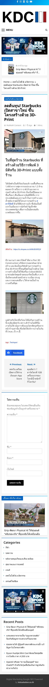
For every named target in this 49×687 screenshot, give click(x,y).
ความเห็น (12, 414)
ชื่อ (9, 446)
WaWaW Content (14, 125)
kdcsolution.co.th (26, 682)
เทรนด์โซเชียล (12, 581)
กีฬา (7, 547)
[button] (14, 353)
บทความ (9, 553)
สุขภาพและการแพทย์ (15, 564)
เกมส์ (8, 570)
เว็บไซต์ (10, 469)
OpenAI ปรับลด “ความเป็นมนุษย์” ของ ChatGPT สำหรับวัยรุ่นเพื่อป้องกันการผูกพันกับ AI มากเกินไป (25, 665)
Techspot (13, 342)
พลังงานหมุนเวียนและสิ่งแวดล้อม (19, 558)
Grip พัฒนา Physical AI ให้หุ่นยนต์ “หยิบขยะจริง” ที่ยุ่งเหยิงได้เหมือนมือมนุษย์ (28, 72)
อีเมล (10, 458)
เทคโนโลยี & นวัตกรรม (13, 99)
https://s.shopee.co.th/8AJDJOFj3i (27, 249)
